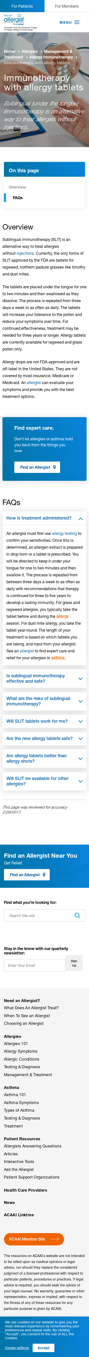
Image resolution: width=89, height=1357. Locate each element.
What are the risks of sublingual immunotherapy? (38, 701)
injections (25, 253)
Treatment (13, 1126)
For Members (67, 6)
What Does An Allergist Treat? (31, 1008)
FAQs (18, 197)
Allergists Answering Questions (32, 1146)
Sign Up (74, 963)
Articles (11, 1154)
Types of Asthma (19, 1110)
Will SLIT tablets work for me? (37, 721)
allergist (34, 382)
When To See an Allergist (27, 1015)
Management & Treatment (28, 1074)
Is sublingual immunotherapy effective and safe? (35, 678)
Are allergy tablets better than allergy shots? (36, 758)
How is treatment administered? (38, 518)
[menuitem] (44, 1016)
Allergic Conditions (21, 1059)
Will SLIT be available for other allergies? (37, 781)
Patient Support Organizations (32, 1177)
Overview (17, 187)
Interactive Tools (19, 1161)
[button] (77, 22)
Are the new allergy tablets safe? (39, 738)
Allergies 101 (16, 1043)
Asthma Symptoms (21, 1102)
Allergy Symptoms (20, 1051)
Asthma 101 (15, 1094)
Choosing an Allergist (24, 1023)
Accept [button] (43, 1348)
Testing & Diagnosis (22, 1067)
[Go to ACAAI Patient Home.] (20, 22)
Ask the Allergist (19, 1169)
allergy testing (64, 533)
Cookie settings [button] (17, 1348)
